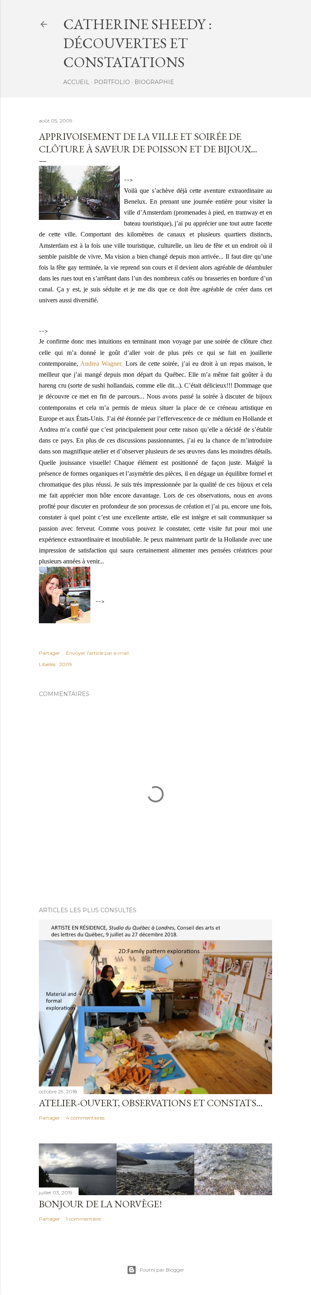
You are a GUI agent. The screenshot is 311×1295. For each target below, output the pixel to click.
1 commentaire (83, 1219)
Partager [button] (49, 653)
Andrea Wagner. (101, 363)
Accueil (76, 82)
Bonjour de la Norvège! (100, 1204)
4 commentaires (85, 1118)
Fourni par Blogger (162, 1270)
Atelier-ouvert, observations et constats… (151, 1103)
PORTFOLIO (112, 82)
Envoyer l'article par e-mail (97, 653)
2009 (65, 664)
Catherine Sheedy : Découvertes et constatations (137, 43)
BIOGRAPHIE (154, 82)
